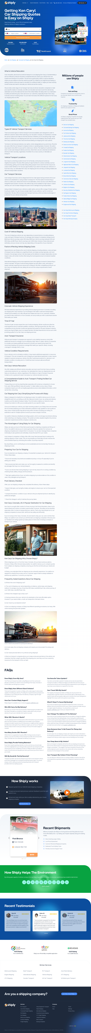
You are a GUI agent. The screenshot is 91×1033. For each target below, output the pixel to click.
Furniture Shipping (24, 1019)
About (53, 1006)
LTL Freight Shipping (41, 1015)
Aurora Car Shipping (68, 130)
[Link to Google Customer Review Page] (18, 948)
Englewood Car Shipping (69, 204)
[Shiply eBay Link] (74, 1026)
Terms (69, 1006)
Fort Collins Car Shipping (69, 133)
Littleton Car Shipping (68, 184)
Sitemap (70, 1009)
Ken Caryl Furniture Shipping (70, 213)
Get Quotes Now (24, 804)
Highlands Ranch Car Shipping (70, 164)
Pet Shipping (23, 1013)
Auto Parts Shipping (24, 1009)
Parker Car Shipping (68, 181)
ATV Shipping (65, 974)
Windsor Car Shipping (68, 201)
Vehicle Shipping (47, 974)
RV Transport (46, 971)
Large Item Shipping (40, 1017)
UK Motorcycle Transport (68, 978)
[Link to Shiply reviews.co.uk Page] (73, 948)
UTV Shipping (8, 978)
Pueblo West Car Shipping (70, 196)
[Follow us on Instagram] (72, 1026)
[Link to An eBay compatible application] (45, 948)
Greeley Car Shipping (68, 142)
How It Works (42, 3)
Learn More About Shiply (68, 994)
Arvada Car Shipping (68, 147)
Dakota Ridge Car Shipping (70, 199)
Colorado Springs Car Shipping (71, 127)
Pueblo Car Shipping (68, 150)
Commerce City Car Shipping (70, 179)
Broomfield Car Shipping (69, 176)
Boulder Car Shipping (68, 153)
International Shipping (29, 974)
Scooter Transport (28, 978)
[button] (39, 838)
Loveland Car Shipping (69, 170)
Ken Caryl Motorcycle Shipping (71, 210)
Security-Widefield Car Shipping (71, 190)
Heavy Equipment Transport (42, 1006)
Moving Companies (40, 1021)
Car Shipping (13, 60)
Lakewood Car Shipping (69, 136)
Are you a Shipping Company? (69, 3)
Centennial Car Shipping (69, 159)
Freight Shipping (24, 1021)
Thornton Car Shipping (69, 139)
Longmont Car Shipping (69, 161)
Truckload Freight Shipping (26, 1011)
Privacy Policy (71, 1011)
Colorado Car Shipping (24, 60)
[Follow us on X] (69, 1026)
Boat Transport (27, 971)
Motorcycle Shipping (10, 971)
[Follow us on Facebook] (70, 1026)
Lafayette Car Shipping (69, 167)
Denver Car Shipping (68, 124)
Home (6, 60)
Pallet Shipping (39, 1009)
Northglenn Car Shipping (69, 193)
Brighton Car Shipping (68, 187)
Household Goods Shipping (42, 1013)
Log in (51, 3)
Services (24, 3)
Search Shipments (34, 3)
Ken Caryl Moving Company (70, 218)
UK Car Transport (47, 978)
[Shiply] (10, 2)
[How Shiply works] (67, 792)
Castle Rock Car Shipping (69, 173)
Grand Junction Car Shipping (70, 144)
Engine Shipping (9, 974)
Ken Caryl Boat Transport (69, 216)
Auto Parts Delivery (66, 971)
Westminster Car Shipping (70, 156)
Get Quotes (81, 3)
